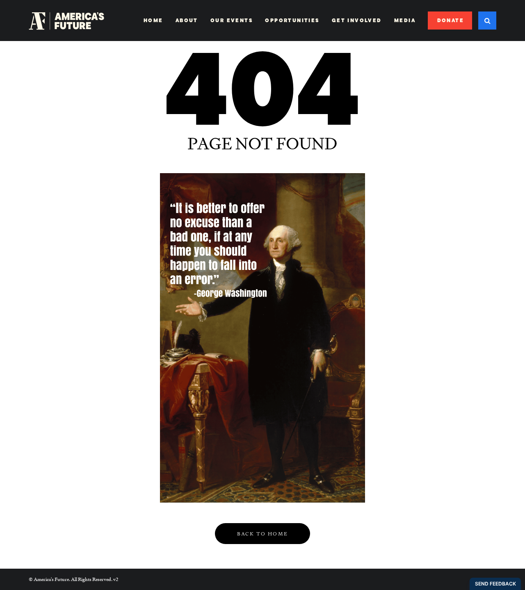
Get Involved (357, 20)
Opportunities (292, 20)
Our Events (231, 20)
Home (153, 20)
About (187, 20)
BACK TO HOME (262, 533)
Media (404, 20)
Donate (450, 20)
